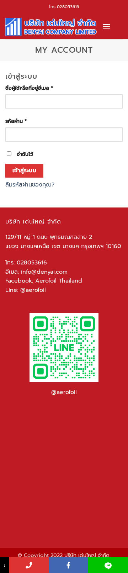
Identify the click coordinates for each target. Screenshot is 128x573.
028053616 (68, 7)
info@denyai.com (44, 272)
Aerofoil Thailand (58, 281)
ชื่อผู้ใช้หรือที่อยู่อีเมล (37, 88)
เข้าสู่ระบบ (24, 170)
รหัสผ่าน (24, 121)
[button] (106, 26)
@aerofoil (33, 290)
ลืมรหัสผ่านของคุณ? (29, 184)
